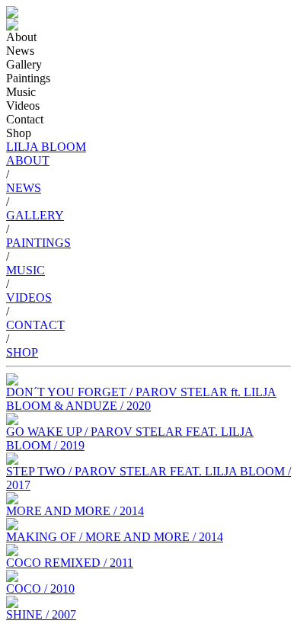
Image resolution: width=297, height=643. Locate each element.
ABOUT (28, 160)
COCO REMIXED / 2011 (69, 562)
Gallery (24, 64)
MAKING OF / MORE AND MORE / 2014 (114, 536)
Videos (23, 105)
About (21, 36)
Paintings (28, 78)
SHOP (22, 352)
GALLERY (35, 215)
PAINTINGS (38, 242)
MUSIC (25, 270)
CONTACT (35, 324)
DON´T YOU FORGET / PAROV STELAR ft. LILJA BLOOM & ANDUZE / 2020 (141, 398)
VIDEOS (29, 297)
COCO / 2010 (40, 588)
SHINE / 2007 (41, 614)
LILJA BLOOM (46, 146)
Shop (18, 132)
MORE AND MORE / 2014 (75, 510)
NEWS (23, 187)
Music (21, 91)
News (20, 50)
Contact (24, 119)
